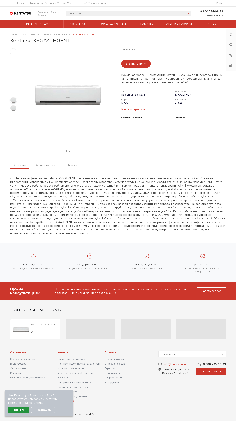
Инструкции (112, 382)
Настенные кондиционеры (73, 359)
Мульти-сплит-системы (70, 368)
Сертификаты (18, 368)
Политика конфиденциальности (28, 377)
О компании (18, 352)
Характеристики (46, 165)
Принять (18, 410)
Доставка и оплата (115, 359)
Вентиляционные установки (73, 387)
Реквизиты (16, 373)
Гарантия (110, 368)
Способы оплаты (131, 118)
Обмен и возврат (114, 373)
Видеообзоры (18, 363)
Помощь (110, 352)
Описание (20, 165)
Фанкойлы (63, 377)
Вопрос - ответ (113, 377)
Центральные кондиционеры (74, 382)
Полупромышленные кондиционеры (78, 363)
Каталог (63, 352)
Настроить (43, 410)
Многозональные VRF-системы (75, 373)
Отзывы (72, 165)
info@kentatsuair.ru (95, 3)
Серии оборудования (22, 359)
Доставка (179, 118)
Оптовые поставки (115, 363)
